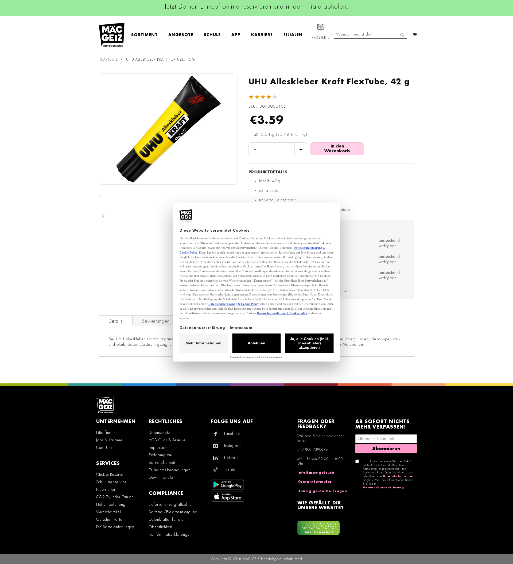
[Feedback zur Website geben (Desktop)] (323, 526)
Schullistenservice (111, 482)
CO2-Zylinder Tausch (115, 497)
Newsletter (105, 489)
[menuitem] (147, 35)
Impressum (158, 447)
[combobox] (370, 35)
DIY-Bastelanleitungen (115, 527)
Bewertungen (160, 321)
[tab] (116, 320)
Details (115, 321)
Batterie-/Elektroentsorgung (173, 512)
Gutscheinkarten (110, 519)
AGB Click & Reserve (167, 440)
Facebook (232, 433)
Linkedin (231, 458)
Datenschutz (159, 432)
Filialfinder (105, 432)
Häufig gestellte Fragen (322, 491)
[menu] (219, 35)
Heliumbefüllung (111, 504)
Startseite (109, 59)
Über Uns (104, 447)
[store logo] (112, 35)
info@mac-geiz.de (316, 472)
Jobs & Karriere (109, 440)
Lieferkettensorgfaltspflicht (172, 504)
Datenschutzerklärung (383, 487)
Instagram (233, 446)
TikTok (229, 470)
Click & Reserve (109, 474)
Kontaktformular (314, 481)
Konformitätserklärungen (170, 534)
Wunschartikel (108, 512)
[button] (168, 217)
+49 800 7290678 (312, 449)
